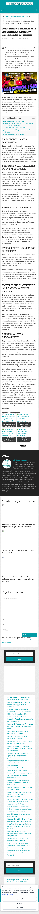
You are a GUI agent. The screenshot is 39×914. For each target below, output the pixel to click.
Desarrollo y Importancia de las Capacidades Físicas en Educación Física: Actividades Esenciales (19, 712)
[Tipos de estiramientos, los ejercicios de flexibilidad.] (19, 539)
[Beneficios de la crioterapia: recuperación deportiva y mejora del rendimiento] (19, 513)
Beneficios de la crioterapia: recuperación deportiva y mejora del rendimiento (18, 525)
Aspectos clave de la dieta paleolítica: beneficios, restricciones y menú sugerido (19, 814)
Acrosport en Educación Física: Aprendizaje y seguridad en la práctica (17, 756)
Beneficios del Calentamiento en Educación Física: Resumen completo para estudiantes (20, 719)
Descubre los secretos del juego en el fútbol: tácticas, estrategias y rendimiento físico (19, 775)
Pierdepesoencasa (10, 38)
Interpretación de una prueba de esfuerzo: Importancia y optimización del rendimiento (19, 763)
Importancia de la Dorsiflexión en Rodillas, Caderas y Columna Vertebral (18, 853)
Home (7, 17)
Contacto (15, 881)
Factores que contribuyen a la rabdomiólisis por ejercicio (19, 131)
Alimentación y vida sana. (19, 17)
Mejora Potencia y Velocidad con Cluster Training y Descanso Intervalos (18, 705)
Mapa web (23, 881)
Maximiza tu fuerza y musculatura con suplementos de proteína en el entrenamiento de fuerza (20, 802)
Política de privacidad (13, 880)
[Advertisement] (19, 678)
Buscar (19, 659)
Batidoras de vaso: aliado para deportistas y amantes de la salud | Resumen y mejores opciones (19, 846)
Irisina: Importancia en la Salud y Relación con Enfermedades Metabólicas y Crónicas (19, 579)
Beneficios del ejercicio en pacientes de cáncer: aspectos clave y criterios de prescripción (19, 748)
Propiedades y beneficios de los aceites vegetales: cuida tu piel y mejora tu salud (18, 782)
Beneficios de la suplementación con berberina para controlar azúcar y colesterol (19, 826)
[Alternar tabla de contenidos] (32, 118)
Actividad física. (8, 19)
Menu (4, 10)
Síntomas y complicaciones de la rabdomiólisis (19, 123)
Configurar (19, 907)
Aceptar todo (19, 899)
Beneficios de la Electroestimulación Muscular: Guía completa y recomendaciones (19, 795)
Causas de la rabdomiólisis (13, 125)
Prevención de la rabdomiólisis (14, 134)
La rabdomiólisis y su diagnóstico (14, 121)
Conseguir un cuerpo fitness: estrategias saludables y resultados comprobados (19, 833)
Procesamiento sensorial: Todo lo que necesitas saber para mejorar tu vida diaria (20, 726)
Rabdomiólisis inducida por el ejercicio (16, 127)
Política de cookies (7, 894)
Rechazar (19, 903)
